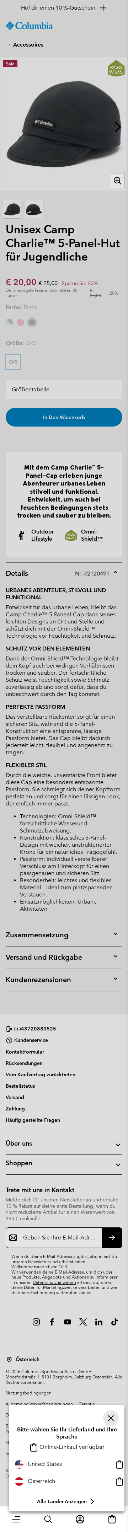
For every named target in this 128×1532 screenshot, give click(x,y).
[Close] (111, 1418)
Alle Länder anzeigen (62, 1501)
